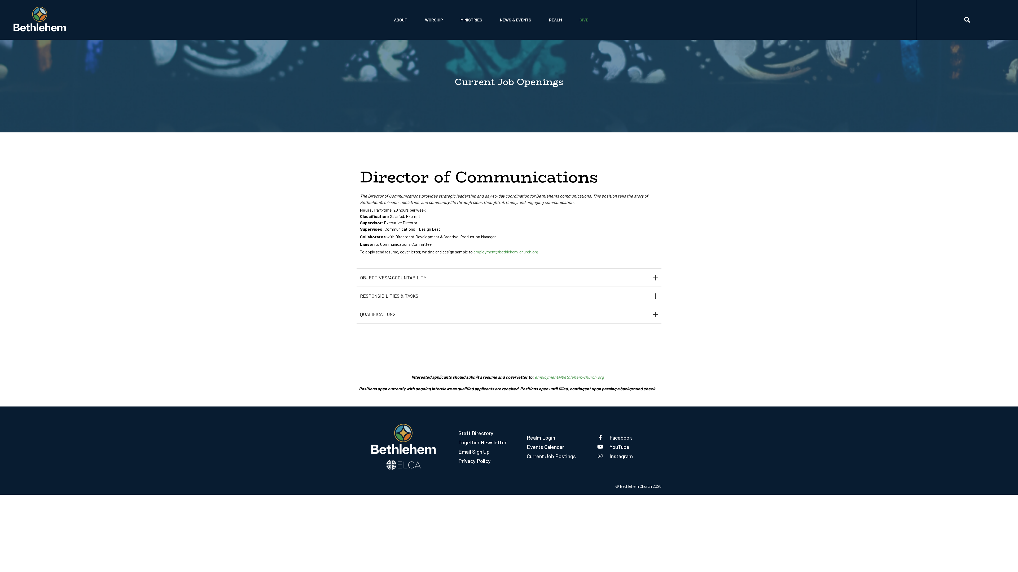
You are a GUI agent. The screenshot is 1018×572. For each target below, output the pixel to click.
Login (555, 15)
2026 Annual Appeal (599, 15)
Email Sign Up (474, 451)
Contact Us (406, 15)
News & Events (515, 19)
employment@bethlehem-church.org (505, 251)
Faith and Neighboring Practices (531, 28)
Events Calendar (545, 447)
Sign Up (556, 28)
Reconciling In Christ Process (529, 15)
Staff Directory (475, 433)
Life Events (436, 15)
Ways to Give (592, 28)
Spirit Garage (474, 28)
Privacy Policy (474, 461)
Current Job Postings (551, 456)
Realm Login (541, 437)
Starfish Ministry (478, 15)
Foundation (405, 28)
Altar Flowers (440, 28)
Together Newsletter (482, 442)
